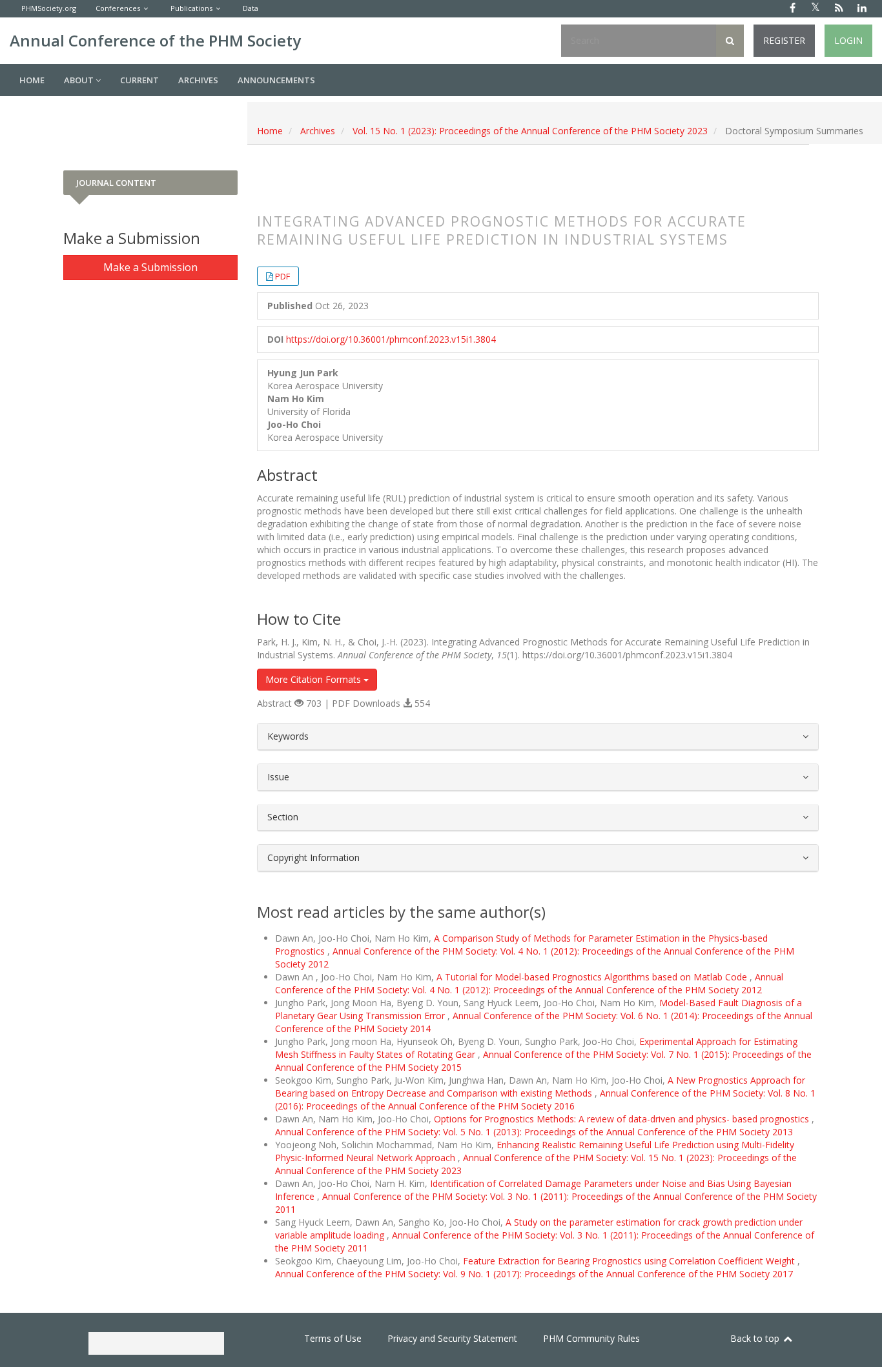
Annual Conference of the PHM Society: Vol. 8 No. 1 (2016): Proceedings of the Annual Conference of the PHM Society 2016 (545, 1099)
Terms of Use (333, 1338)
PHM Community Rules (591, 1338)
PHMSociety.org (48, 8)
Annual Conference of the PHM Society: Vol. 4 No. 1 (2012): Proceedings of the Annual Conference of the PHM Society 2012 (529, 983)
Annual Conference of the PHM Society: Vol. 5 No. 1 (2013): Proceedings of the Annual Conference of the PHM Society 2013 (534, 1132)
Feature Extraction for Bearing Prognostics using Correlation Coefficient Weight (630, 1261)
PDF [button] (282, 276)
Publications (191, 8)
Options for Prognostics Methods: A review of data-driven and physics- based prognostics (623, 1119)
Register (784, 40)
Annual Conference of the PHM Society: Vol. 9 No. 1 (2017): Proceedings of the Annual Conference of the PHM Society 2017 (534, 1274)
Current (139, 80)
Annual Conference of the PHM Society (155, 40)
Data (250, 8)
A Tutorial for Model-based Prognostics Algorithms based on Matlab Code (593, 977)
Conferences (118, 8)
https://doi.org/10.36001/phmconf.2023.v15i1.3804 (391, 339)
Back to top (756, 1338)
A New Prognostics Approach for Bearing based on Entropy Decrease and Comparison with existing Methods (540, 1086)
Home (32, 80)
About (80, 80)
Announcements (276, 80)
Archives (198, 80)
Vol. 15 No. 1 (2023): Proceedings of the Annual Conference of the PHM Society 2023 (530, 131)
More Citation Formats (314, 679)
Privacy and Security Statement (452, 1338)
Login (848, 40)
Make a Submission (150, 267)
